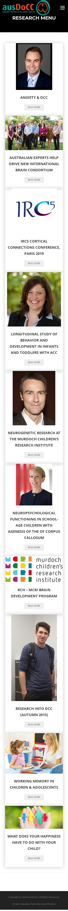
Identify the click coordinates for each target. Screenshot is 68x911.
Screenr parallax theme (25, 904)
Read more (34, 107)
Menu (62, 7)
